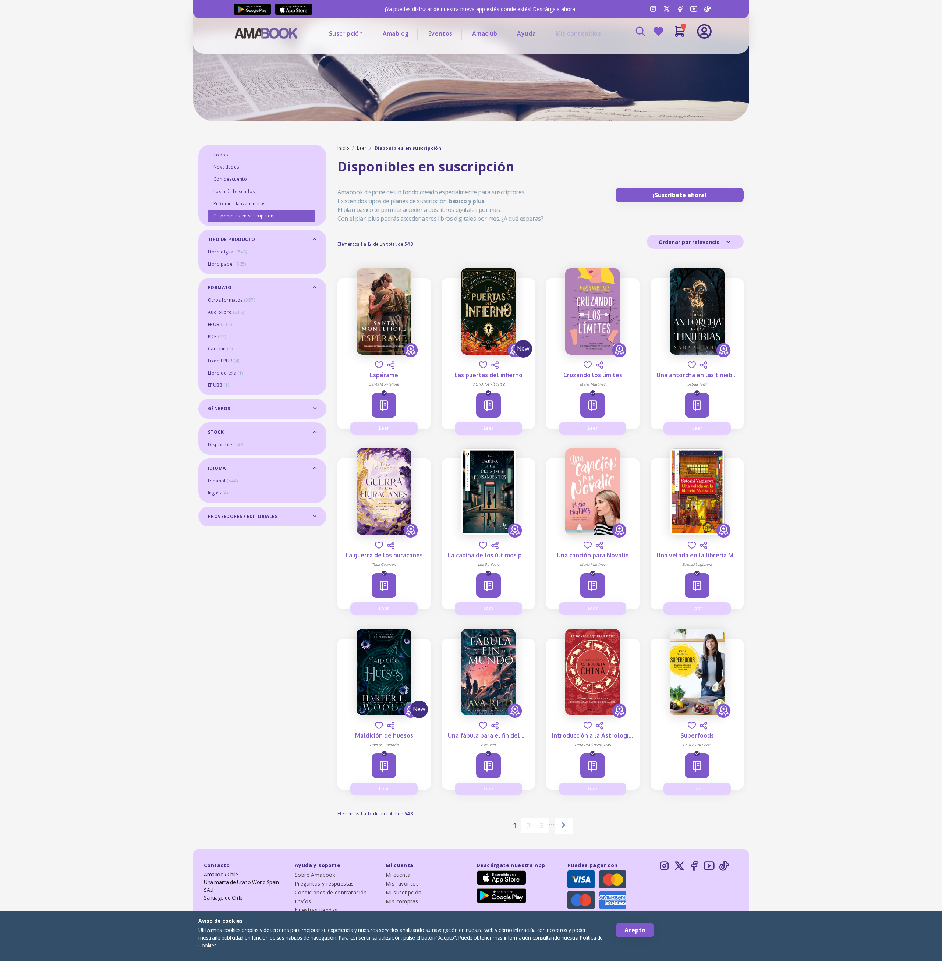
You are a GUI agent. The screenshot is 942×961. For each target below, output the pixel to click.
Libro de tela (225, 373)
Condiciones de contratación (331, 892)
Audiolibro (226, 312)
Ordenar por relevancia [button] (690, 241)
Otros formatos (231, 300)
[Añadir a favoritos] (379, 364)
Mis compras (402, 901)
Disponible (226, 445)
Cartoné (220, 348)
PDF (217, 336)
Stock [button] (216, 432)
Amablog (396, 33)
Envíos (303, 901)
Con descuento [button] (230, 179)
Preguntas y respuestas (324, 883)
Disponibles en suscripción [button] (243, 216)
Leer (362, 148)
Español (223, 481)
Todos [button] (220, 155)
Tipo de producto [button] (231, 239)
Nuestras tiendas (316, 910)
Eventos (440, 33)
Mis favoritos (402, 883)
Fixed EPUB (224, 361)
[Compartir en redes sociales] (390, 365)
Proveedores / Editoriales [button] (242, 516)
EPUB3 (218, 385)
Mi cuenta (398, 874)
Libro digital (227, 252)
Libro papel (227, 264)
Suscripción (346, 33)
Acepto (634, 930)
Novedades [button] (226, 167)
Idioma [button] (217, 468)
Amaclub (484, 33)
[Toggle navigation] (673, 51)
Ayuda (526, 33)
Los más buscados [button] (234, 191)
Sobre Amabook (315, 874)
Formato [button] (220, 287)
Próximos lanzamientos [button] (239, 204)
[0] (680, 34)
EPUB (220, 324)
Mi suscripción (404, 892)
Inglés (218, 493)
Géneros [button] (219, 408)
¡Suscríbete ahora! (679, 195)
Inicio (343, 148)
